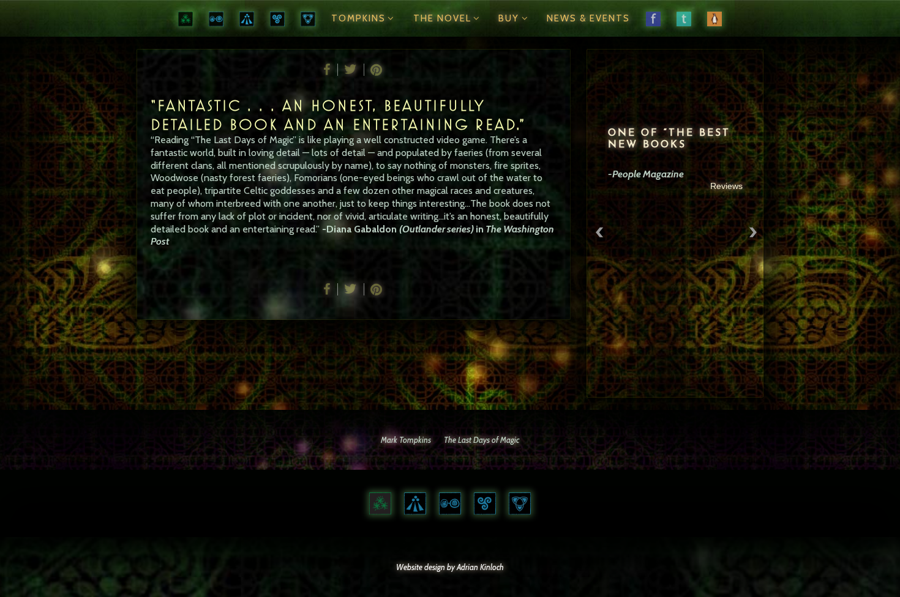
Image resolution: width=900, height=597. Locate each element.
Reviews (726, 186)
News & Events (588, 18)
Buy (508, 18)
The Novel (442, 18)
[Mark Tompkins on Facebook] (653, 18)
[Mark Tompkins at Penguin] (714, 18)
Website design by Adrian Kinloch (450, 567)
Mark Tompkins (406, 440)
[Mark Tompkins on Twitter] (684, 18)
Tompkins (358, 18)
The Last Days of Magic (481, 440)
